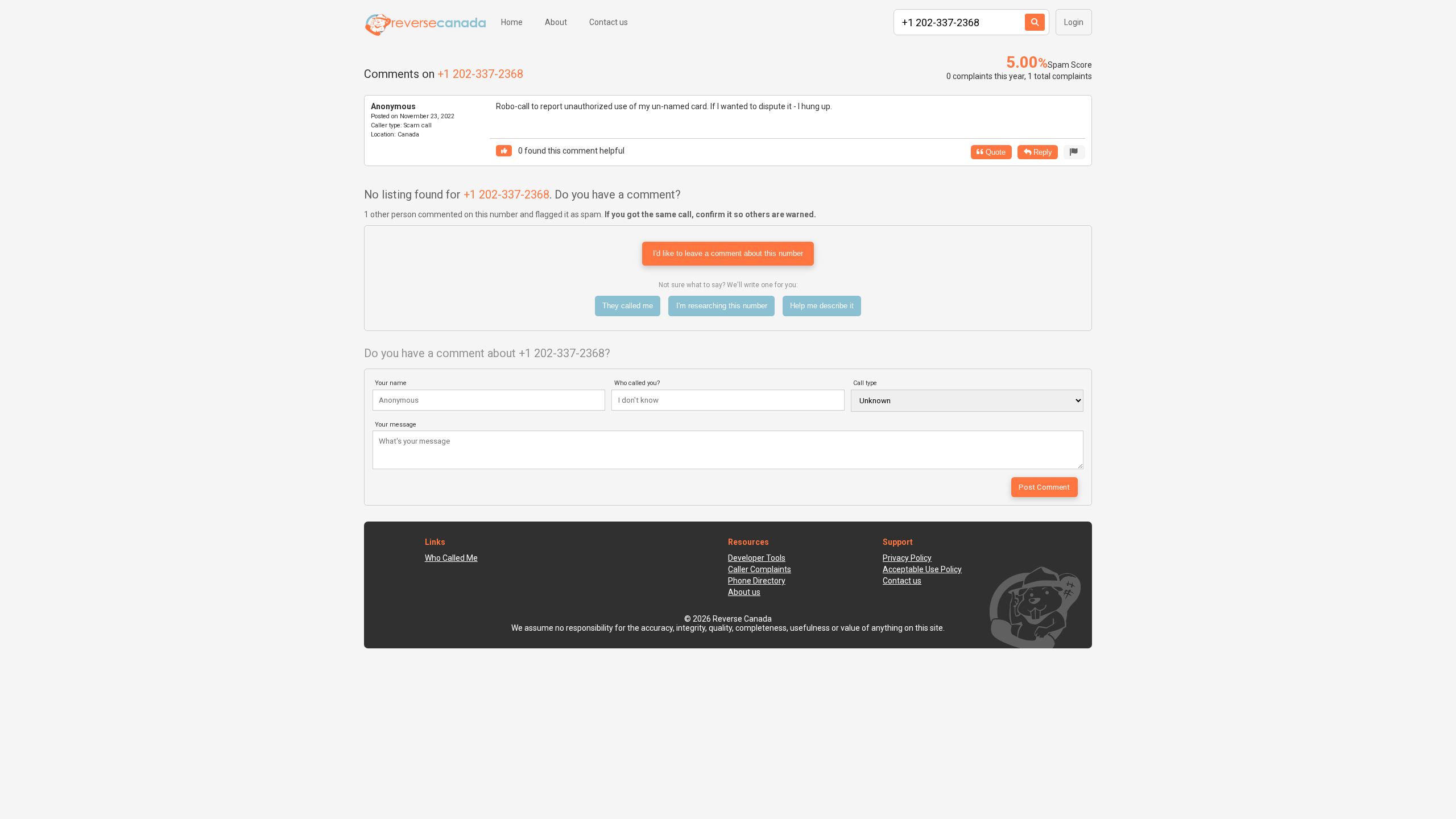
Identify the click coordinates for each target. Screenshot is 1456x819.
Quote (994, 152)
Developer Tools (756, 557)
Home (512, 22)
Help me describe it (822, 305)
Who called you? (637, 383)
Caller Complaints (759, 569)
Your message (395, 424)
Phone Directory (756, 580)
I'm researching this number (721, 305)
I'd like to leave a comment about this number (728, 253)
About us (744, 592)
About (556, 22)
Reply (1041, 152)
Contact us (608, 22)
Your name (391, 383)
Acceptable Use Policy (922, 569)
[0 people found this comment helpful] (504, 151)
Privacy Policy (907, 557)
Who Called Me (451, 557)
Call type (865, 383)
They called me (627, 305)
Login (1073, 22)
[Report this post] (1074, 152)
